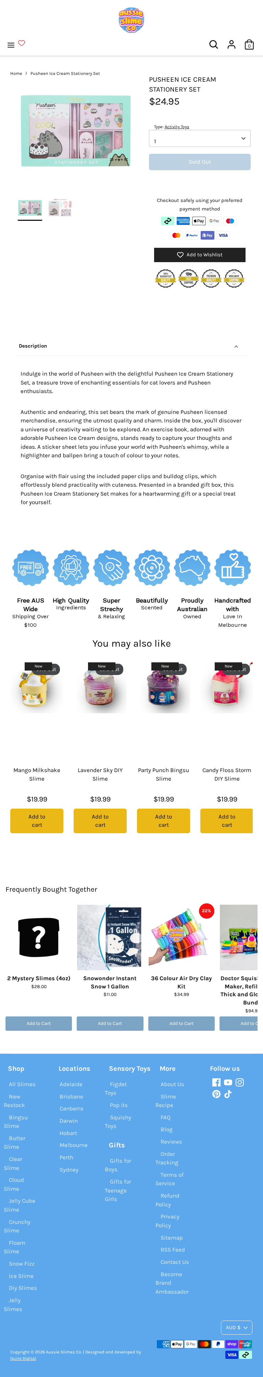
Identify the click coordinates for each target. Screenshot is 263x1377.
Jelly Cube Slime (19, 1205)
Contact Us (175, 1261)
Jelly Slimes (13, 1304)
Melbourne (74, 1145)
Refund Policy (167, 1200)
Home (16, 73)
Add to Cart (39, 1023)
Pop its (119, 1105)
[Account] (231, 41)
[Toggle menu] (20, 44)
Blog (167, 1129)
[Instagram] (240, 1082)
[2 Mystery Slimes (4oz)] (39, 937)
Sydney (69, 1169)
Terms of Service (169, 1179)
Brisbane (71, 1096)
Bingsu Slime (16, 1122)
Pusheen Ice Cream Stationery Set (65, 73)
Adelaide (71, 1084)
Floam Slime (14, 1247)
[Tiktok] (228, 1094)
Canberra (71, 1108)
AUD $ (233, 1327)
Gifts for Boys (118, 1165)
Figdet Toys (116, 1088)
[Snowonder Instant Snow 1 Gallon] (110, 937)
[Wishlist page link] (25, 43)
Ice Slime (21, 1275)
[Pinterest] (216, 1094)
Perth (66, 1157)
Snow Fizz (22, 1263)
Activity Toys (177, 126)
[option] (75, 135)
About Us (172, 1084)
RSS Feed (173, 1249)
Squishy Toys (118, 1122)
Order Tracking (166, 1158)
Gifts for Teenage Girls (118, 1190)
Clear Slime (13, 1163)
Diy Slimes (23, 1287)
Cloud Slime (14, 1184)
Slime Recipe (165, 1101)
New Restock (14, 1101)
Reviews (171, 1141)
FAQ (166, 1117)
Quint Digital (23, 1358)
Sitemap (172, 1237)
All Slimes (22, 1084)
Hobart (68, 1133)
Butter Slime (14, 1142)
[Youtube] (228, 1082)
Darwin (69, 1120)
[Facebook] (216, 1082)
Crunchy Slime (17, 1226)
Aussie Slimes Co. (64, 1351)
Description (33, 346)
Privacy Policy (167, 1221)
